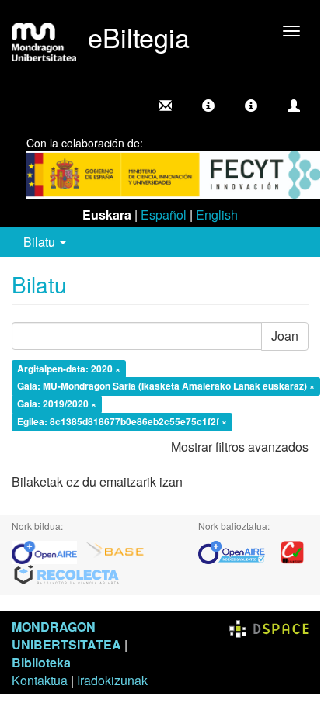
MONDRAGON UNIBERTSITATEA (66, 635)
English (217, 214)
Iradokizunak (112, 680)
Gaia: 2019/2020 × (56, 404)
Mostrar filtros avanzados (240, 446)
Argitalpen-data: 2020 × (68, 369)
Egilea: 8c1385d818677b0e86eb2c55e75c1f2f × (122, 422)
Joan (284, 336)
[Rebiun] (292, 550)
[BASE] (115, 550)
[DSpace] (269, 627)
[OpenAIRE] (48, 550)
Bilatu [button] (40, 242)
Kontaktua (40, 680)
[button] (208, 106)
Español (164, 214)
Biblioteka (41, 662)
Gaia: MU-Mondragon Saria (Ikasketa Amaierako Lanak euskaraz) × (166, 386)
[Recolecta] (67, 573)
